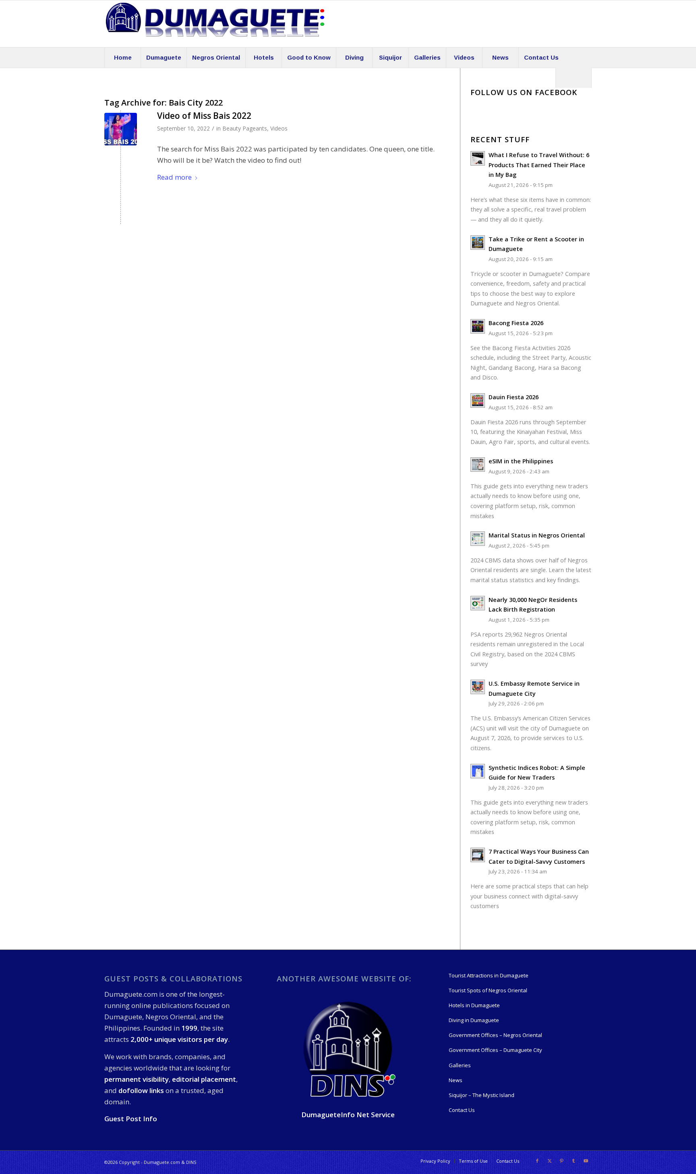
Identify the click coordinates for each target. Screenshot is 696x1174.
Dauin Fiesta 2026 (514, 397)
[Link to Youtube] (586, 1161)
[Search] (573, 78)
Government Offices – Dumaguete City (495, 1050)
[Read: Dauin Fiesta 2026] (477, 400)
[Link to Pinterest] (561, 1161)
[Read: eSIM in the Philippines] (477, 464)
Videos (279, 128)
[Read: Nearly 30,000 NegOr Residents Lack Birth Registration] (477, 603)
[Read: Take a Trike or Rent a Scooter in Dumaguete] (477, 242)
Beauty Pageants (244, 128)
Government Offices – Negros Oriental (495, 1035)
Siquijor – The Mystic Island (481, 1095)
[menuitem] (122, 58)
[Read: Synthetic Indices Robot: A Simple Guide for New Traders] (477, 771)
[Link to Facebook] (537, 1161)
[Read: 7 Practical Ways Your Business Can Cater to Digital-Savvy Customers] (477, 855)
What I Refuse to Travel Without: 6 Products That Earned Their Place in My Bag (539, 164)
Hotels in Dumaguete (474, 1005)
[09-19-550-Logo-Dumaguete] (215, 23)
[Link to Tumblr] (574, 1161)
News (455, 1080)
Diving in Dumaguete (474, 1020)
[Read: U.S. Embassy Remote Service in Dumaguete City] (477, 687)
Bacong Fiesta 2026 (516, 323)
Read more (174, 177)
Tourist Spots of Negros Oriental (488, 990)
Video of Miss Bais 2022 (204, 115)
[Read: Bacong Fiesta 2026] (477, 326)
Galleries (460, 1065)
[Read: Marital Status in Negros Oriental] (477, 538)
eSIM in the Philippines (521, 461)
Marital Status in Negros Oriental (537, 535)
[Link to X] (549, 1161)
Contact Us (462, 1110)
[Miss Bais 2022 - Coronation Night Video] (120, 129)
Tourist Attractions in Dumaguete (488, 975)
